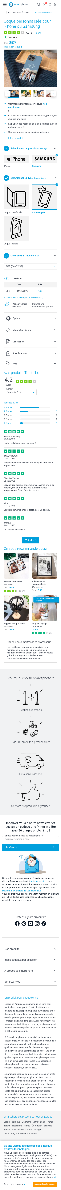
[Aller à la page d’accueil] (18, 4)
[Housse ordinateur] (16, 566)
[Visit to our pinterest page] (24, 923)
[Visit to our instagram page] (37, 923)
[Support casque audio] (16, 608)
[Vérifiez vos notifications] (50, 4)
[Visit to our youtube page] (30, 923)
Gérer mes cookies (13, 1184)
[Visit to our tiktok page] (44, 923)
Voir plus (29, 540)
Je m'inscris (11, 847)
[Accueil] (4, 12)
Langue (9, 388)
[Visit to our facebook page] (17, 923)
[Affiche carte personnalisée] (44, 566)
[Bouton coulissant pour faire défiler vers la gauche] (8, 94)
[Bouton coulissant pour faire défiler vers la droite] (53, 94)
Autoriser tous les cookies (44, 1184)
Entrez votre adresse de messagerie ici (24, 835)
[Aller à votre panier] (55, 4)
